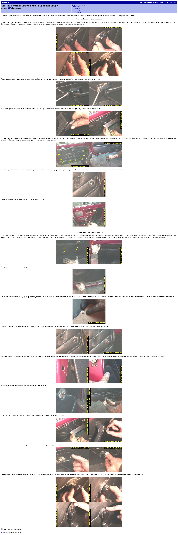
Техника (77, 8)
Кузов (78, 10)
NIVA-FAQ (76, 7)
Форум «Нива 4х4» (78, 5)
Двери (79, 12)
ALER (9, 8)
